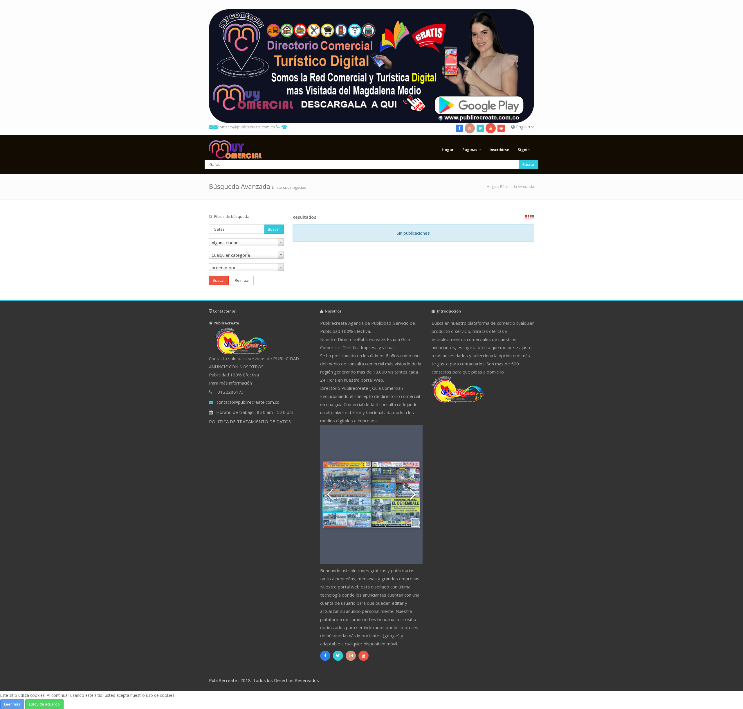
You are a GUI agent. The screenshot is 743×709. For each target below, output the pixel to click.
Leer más (12, 704)
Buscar (528, 164)
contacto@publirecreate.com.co (246, 127)
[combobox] (246, 242)
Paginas (469, 149)
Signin (524, 149)
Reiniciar (242, 280)
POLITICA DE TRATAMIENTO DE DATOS (250, 421)
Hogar (448, 149)
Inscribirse (499, 149)
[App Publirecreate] (371, 66)
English (523, 127)
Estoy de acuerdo (44, 704)
